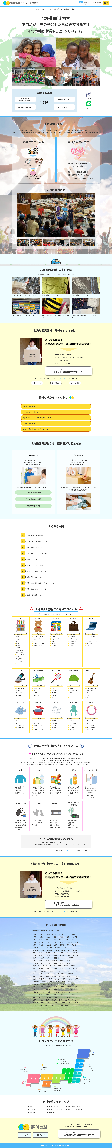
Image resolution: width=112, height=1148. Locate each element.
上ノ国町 (49, 947)
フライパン (37, 723)
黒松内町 (75, 955)
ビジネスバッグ (73, 637)
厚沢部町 (57, 947)
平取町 (70, 992)
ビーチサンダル (20, 727)
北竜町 (66, 966)
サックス (89, 693)
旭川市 (54, 934)
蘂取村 (67, 1005)
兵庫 (57, 1088)
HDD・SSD (90, 639)
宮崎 (23, 1072)
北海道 (93, 1054)
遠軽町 (65, 984)
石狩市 (49, 942)
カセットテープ (91, 697)
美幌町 (50, 982)
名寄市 (48, 940)
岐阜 (66, 1063)
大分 (21, 1072)
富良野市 (41, 955)
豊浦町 (69, 987)
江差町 (42, 947)
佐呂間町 (57, 984)
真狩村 (49, 958)
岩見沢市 (35, 937)
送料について (37, 383)
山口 (44, 1067)
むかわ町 (56, 992)
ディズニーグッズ (38, 637)
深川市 (34, 955)
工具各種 (18, 695)
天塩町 (75, 976)
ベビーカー (72, 721)
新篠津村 (69, 942)
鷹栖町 (34, 968)
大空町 (62, 987)
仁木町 (41, 961)
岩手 (92, 1066)
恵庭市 (74, 940)
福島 (92, 1068)
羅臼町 (76, 1003)
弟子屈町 (35, 1003)
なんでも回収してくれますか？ (34, 547)
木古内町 (48, 945)
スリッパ (18, 723)
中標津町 (62, 1003)
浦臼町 (69, 963)
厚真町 (41, 989)
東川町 (75, 968)
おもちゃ (54, 637)
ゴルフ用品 (54, 690)
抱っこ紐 (71, 729)
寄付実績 (32, 1112)
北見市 (67, 934)
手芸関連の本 (19, 659)
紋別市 (34, 940)
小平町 (41, 976)
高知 (46, 1091)
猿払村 (34, 979)
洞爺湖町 (48, 989)
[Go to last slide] (19, 214)
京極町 (42, 950)
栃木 (86, 1081)
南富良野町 (60, 971)
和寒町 (75, 971)
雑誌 (17, 637)
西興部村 (48, 987)
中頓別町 (49, 979)
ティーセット (55, 725)
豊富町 (63, 979)
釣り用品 (54, 695)
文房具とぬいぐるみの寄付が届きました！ (37, 418)
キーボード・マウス (92, 641)
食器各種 (54, 721)
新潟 (66, 1059)
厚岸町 (61, 1000)
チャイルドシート (74, 723)
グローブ (54, 697)
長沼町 (49, 963)
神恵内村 (64, 958)
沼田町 (73, 966)
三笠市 (54, 940)
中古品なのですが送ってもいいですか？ (37, 553)
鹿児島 (25, 1072)
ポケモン (36, 641)
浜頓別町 (41, 979)
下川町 (41, 974)
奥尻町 (55, 955)
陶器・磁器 (54, 723)
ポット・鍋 (37, 721)
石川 (61, 1061)
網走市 (42, 937)
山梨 (61, 1059)
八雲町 (74, 945)
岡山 (44, 1069)
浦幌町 (48, 1000)
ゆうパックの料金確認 (33, 492)
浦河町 (34, 995)
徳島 (42, 1091)
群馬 (89, 1081)
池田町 (75, 997)
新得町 (67, 995)
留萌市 (41, 953)
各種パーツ (90, 645)
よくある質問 (65, 9)
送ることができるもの (55, 1109)
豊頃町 (34, 1000)
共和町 (57, 950)
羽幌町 (54, 976)
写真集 (18, 639)
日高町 (63, 992)
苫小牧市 (48, 953)
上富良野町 (42, 971)
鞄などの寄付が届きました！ (32, 406)
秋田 (90, 1070)
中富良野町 (51, 971)
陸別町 (49, 992)
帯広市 (61, 934)
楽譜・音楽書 (19, 650)
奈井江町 (69, 961)
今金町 (65, 947)
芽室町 (34, 997)
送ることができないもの (75, 1109)
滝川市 (61, 940)
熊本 (27, 1070)
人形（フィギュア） (57, 639)
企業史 (18, 648)
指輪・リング (90, 725)
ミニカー (54, 641)
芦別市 (62, 937)
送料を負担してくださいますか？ (35, 565)
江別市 (69, 937)
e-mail (89, 99)
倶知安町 (49, 950)
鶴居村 (42, 1003)
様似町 (41, 995)
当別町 (62, 942)
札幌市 (34, 934)
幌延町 (44, 982)
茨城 (84, 1081)
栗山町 (55, 963)
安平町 (55, 989)
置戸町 (50, 984)
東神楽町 (41, 968)
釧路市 (34, 953)
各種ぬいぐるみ (38, 645)
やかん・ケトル (38, 725)
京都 (60, 1088)
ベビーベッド (72, 725)
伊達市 (34, 942)
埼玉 (86, 1079)
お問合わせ (40, 1134)
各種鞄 (71, 645)
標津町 (70, 1003)
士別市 (41, 940)
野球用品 (54, 693)
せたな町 (72, 947)
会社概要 (73, 9)
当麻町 (49, 968)
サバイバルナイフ (74, 697)
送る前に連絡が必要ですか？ (33, 595)
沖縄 (28, 1072)
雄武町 (55, 987)
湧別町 (71, 984)
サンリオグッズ (38, 639)
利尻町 (76, 979)
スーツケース (72, 643)
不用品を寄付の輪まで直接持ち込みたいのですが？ (40, 583)
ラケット (54, 688)
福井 (64, 1061)
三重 (68, 1063)
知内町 (41, 945)
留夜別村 (47, 1005)
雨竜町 (59, 966)
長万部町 (35, 947)
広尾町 (62, 997)
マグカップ (54, 727)
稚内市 (49, 937)
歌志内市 (75, 953)
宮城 (92, 1070)
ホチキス (36, 695)
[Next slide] (92, 214)
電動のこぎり (19, 693)
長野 (64, 1059)
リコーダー (90, 695)
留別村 (54, 1005)
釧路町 (54, 1000)
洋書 (17, 641)
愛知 (61, 1063)
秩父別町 (52, 966)
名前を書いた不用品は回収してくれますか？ (38, 541)
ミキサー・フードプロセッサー (39, 730)
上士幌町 (35, 992)
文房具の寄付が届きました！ (32, 412)
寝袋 (70, 693)
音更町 (48, 995)
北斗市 (55, 942)
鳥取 (46, 1067)
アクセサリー (90, 721)
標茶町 (74, 1000)
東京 (84, 1079)
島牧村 (62, 955)
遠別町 (69, 976)
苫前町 (48, 976)
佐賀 (23, 1070)
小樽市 (48, 934)
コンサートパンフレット (21, 664)
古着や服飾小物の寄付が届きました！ (35, 429)
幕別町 (69, 997)
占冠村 (69, 971)
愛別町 (62, 968)
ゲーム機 (54, 645)
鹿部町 (62, 945)
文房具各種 (37, 688)
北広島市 (41, 942)
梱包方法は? (56, 383)
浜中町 (67, 1000)
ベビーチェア (72, 727)
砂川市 (69, 953)
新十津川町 (36, 966)
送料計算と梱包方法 (74, 1106)
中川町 (63, 974)
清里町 (70, 982)
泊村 (69, 950)
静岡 (64, 1063)
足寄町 (42, 992)
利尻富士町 (36, 982)
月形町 (62, 963)
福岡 (21, 1070)
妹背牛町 (44, 966)
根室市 (55, 953)
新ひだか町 (71, 989)
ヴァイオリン (90, 690)
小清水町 (35, 984)
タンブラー (54, 729)
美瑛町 (34, 971)
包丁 (35, 727)
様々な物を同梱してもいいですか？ (35, 571)
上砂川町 (35, 963)
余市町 (48, 961)
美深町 (48, 974)
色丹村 (34, 1005)
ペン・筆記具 (37, 690)
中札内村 (41, 997)
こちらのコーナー (61, 378)
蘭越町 (34, 958)
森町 (68, 945)
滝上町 (34, 987)
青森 (90, 1066)
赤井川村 (54, 961)
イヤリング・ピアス (92, 727)
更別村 (49, 997)
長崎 (25, 1070)
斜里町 (63, 982)
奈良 (57, 1090)
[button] (23, 242)
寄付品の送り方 (54, 9)
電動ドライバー (20, 688)
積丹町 (71, 958)
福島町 (34, 945)
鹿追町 (61, 995)
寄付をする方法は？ (54, 1106)
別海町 (55, 1003)
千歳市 (62, 953)
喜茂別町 (35, 950)
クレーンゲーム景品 (39, 643)
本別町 (41, 1000)
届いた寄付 (45, 9)
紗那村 (61, 1005)
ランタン (71, 695)
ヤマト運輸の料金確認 (33, 499)
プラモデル (54, 643)
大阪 (55, 1088)
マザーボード (90, 643)
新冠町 (76, 992)
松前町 (76, 942)
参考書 (18, 645)
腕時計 (89, 723)
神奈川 (84, 1083)
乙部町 (49, 955)
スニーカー (19, 721)
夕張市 (74, 934)
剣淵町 (34, 974)
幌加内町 (70, 974)
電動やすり (19, 690)
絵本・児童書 (19, 661)
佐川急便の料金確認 (33, 506)
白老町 (34, 989)
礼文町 (70, 979)
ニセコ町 (41, 958)
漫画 (17, 656)
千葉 (89, 1079)
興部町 (41, 987)
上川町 (69, 968)
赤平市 (75, 937)
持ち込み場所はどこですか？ (33, 577)
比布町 (55, 968)
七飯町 (55, 945)
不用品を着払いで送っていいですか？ (36, 589)
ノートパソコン (91, 637)
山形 (90, 1068)
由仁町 (42, 963)
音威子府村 (55, 974)
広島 (42, 1069)
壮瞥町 (75, 987)
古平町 (34, 961)
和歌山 (60, 1090)
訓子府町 (43, 984)
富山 (66, 1061)
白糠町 (49, 1003)
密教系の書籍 (19, 652)
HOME (38, 9)
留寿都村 (56, 958)
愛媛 (44, 1091)
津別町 (57, 982)
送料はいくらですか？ (31, 559)
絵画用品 (36, 693)
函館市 (41, 934)
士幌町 (54, 995)
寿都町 (69, 955)
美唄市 (55, 937)
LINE (88, 108)
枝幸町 (57, 979)
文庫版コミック (20, 654)
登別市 (67, 940)
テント (71, 688)
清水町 (74, 995)
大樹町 (55, 997)
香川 (39, 1091)
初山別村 (61, 976)
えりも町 (62, 989)
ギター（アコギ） (91, 688)
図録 (17, 643)
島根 (42, 1067)
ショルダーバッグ (74, 641)
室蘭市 (75, 950)
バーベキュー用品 (74, 690)
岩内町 (63, 950)
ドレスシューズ (20, 725)
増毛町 (34, 976)
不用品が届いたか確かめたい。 (34, 535)
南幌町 (62, 961)
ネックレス (90, 729)
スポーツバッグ (73, 639)
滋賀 (55, 1090)
